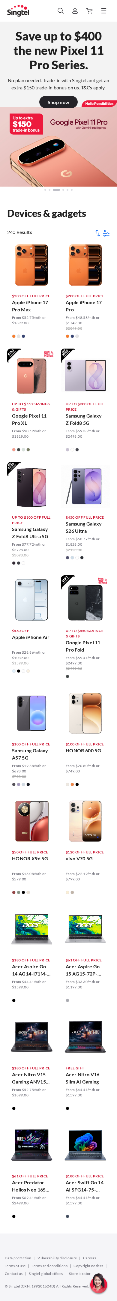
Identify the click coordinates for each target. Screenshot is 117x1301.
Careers (89, 1258)
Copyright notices (88, 1266)
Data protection (18, 1258)
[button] (99, 1296)
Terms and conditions (50, 1266)
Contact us (14, 1273)
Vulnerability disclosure (57, 1258)
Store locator (80, 1273)
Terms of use (15, 1266)
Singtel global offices (46, 1273)
